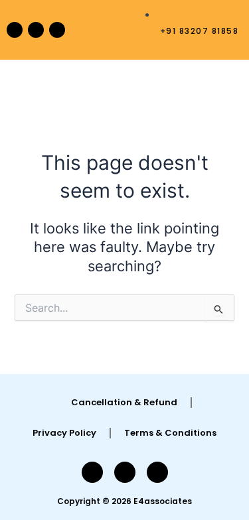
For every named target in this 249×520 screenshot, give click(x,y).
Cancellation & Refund (124, 402)
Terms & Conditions (170, 432)
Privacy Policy (64, 432)
